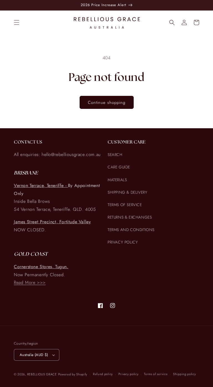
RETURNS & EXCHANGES (130, 217)
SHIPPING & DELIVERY (127, 192)
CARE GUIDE (119, 167)
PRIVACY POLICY (123, 242)
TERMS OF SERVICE (125, 204)
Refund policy (103, 374)
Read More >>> (30, 282)
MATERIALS (117, 180)
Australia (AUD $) (34, 354)
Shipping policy (184, 374)
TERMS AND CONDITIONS (131, 229)
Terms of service (156, 374)
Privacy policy (128, 374)
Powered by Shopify (73, 374)
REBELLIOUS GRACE (42, 374)
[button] (17, 22)
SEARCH (115, 154)
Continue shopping (106, 102)
